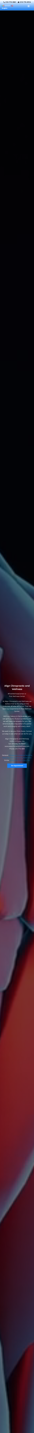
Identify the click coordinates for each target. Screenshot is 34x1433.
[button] (28, 6)
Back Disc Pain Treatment (12, 758)
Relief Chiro (27, 758)
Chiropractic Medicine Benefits (20, 755)
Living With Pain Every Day (20, 760)
